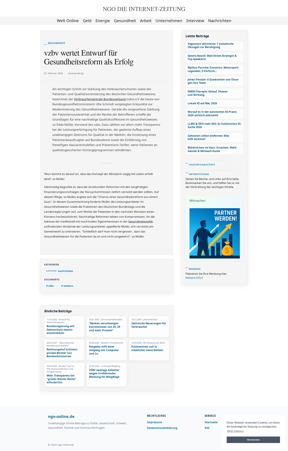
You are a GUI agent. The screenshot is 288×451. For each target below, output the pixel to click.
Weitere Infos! (194, 278)
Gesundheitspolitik (140, 221)
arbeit (146, 20)
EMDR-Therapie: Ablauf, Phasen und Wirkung (208, 93)
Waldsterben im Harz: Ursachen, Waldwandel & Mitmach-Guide (212, 149)
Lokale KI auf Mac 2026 (202, 103)
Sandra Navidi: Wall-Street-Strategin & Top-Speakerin (212, 57)
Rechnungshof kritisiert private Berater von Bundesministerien (62, 353)
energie (103, 20)
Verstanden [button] (253, 439)
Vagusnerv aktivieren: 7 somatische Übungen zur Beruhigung (211, 45)
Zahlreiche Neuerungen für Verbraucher (148, 325)
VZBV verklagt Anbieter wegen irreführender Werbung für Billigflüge (104, 374)
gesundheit (125, 20)
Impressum (154, 422)
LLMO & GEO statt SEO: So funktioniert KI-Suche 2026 (214, 125)
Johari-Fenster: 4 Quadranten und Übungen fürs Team (213, 81)
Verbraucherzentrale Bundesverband (100, 99)
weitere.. (68, 285)
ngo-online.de (61, 416)
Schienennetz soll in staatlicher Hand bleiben (147, 348)
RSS (207, 428)
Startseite (211, 422)
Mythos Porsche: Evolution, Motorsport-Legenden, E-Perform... (213, 69)
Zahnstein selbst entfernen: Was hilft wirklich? (208, 137)
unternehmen (169, 20)
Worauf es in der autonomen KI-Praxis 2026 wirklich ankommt (212, 113)
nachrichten (219, 20)
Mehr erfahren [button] (235, 431)
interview (195, 20)
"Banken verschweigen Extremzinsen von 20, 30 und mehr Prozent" (104, 327)
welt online (68, 20)
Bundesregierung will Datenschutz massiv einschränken (60, 330)
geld (87, 20)
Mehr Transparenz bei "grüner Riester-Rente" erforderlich (61, 379)
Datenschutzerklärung (162, 428)
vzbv (51, 285)
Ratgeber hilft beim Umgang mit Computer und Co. (104, 350)
